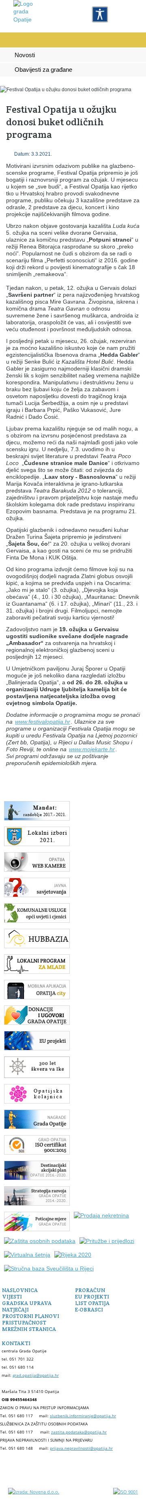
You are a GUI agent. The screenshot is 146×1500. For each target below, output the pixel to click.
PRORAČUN (90, 1290)
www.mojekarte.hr (92, 749)
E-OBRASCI (89, 1309)
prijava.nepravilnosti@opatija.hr (81, 1448)
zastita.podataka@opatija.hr (79, 1432)
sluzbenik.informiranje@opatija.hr (83, 1416)
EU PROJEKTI (92, 1296)
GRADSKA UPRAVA (27, 1303)
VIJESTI (12, 1296)
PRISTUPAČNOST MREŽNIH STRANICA (29, 1326)
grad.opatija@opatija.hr (36, 1375)
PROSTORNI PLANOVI (30, 1316)
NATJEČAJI (15, 1309)
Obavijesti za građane (43, 69)
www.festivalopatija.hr (42, 721)
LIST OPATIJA (92, 1303)
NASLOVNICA (20, 1290)
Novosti (25, 55)
